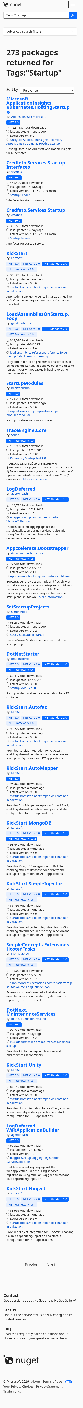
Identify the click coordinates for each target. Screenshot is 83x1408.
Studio (29, 635)
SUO (13, 635)
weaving (42, 356)
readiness (63, 1042)
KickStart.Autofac (26, 707)
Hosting (44, 143)
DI (34, 688)
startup (14, 287)
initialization (14, 291)
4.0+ (45, 458)
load (13, 352)
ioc (52, 287)
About (35, 1381)
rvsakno (40, 1019)
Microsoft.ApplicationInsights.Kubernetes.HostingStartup (38, 103)
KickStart (16, 253)
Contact (11, 1295)
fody (20, 356)
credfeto (16, 171)
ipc (33, 1042)
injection (58, 411)
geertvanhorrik (21, 323)
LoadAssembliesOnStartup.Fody (37, 316)
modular (24, 415)
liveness (51, 1042)
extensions (38, 983)
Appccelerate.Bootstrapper (37, 548)
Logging (37, 517)
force (63, 352)
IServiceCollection (18, 521)
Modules (26, 688)
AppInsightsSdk (22, 116)
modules (12, 415)
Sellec (15, 435)
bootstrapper (36, 576)
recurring (26, 987)
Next (51, 1264)
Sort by (12, 89)
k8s (12, 1042)
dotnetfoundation (23, 1019)
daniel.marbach (22, 553)
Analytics (16, 140)
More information (35, 479)
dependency (44, 411)
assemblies (24, 352)
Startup (55, 143)
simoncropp (19, 611)
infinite (38, 987)
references (39, 352)
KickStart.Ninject (25, 1188)
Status (9, 1310)
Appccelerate (18, 576)
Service (25, 195)
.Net (38, 458)
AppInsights (14, 143)
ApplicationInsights (35, 140)
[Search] (73, 15)
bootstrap (26, 287)
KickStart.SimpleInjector (34, 883)
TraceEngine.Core (26, 430)
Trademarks (12, 1391)
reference (53, 352)
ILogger (15, 517)
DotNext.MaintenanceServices (31, 1012)
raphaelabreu (20, 953)
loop (47, 987)
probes (40, 1042)
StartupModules (24, 383)
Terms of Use (52, 1381)
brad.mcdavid (20, 659)
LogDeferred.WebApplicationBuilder (32, 1128)
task (59, 983)
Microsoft (39, 116)
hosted (51, 983)
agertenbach (19, 493)
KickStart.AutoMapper (32, 768)
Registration (51, 517)
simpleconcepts (20, 983)
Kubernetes (30, 143)
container (61, 287)
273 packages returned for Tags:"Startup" (34, 62)
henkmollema (20, 388)
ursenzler (39, 553)
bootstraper (42, 287)
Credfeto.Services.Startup (35, 210)
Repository (17, 458)
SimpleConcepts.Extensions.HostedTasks (38, 946)
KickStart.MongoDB (29, 823)
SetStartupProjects (27, 607)
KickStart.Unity (23, 1065)
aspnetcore (17, 411)
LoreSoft (16, 258)
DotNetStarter (22, 654)
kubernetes (22, 1042)
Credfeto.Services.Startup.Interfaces (36, 164)
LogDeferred (20, 489)
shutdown (63, 576)
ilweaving (29, 356)
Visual (21, 635)
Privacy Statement (49, 1386)
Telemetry (55, 140)
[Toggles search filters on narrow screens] (72, 31)
